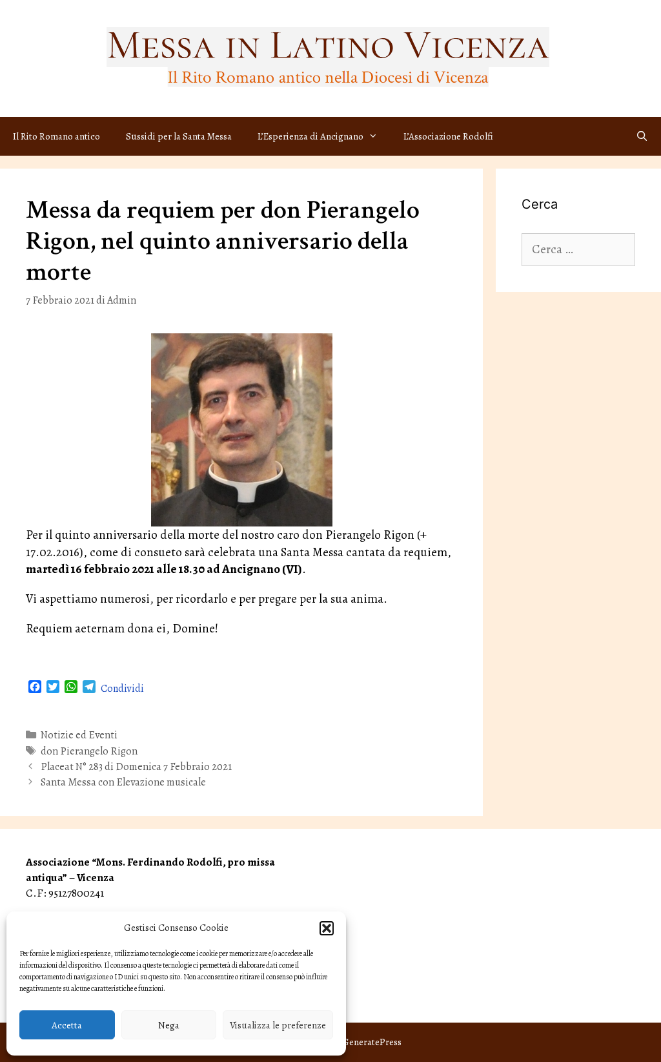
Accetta (67, 1025)
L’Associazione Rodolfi (448, 136)
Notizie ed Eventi (79, 735)
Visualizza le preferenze (278, 1025)
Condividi (122, 688)
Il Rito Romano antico (56, 136)
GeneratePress (372, 1042)
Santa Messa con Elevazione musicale (123, 782)
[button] (326, 928)
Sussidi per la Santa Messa (179, 136)
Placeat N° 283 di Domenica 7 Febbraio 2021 (136, 767)
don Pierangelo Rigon (89, 751)
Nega (168, 1025)
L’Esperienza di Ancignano (310, 136)
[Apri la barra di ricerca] (642, 136)
